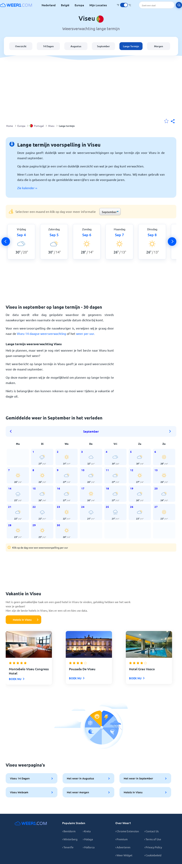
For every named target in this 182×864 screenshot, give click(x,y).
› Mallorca (89, 847)
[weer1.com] (16, 5)
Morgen (158, 46)
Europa (79, 5)
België (65, 5)
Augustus (76, 46)
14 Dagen (48, 46)
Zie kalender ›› (27, 188)
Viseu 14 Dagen (20, 778)
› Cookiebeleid (152, 855)
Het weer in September (138, 778)
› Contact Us (151, 831)
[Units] (124, 5)
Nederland (49, 5)
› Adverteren (122, 847)
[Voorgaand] (5, 241)
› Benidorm (69, 831)
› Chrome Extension (127, 831)
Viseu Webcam (19, 792)
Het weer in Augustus (80, 778)
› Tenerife (67, 847)
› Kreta (87, 831)
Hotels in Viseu (22, 619)
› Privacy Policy (153, 847)
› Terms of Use (152, 839)
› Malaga (88, 839)
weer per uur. (85, 333)
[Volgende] (172, 241)
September (103, 46)
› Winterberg (69, 839)
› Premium (121, 839)
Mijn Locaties (98, 5)
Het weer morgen (78, 792)
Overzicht (20, 46)
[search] (179, 5)
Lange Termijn (131, 46)
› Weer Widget (123, 855)
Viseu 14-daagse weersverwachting (41, 333)
